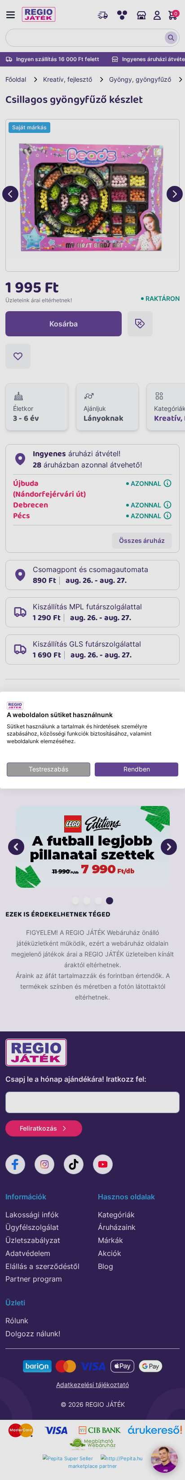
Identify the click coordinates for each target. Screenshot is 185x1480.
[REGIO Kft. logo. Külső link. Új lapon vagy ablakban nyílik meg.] (15, 705)
